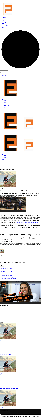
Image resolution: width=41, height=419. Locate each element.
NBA (2, 18)
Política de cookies (26, 417)
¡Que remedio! (15, 417)
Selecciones (5, 107)
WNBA (3, 20)
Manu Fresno (2, 373)
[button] (13, 204)
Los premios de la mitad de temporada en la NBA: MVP (9, 277)
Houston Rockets (4, 75)
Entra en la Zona (4, 17)
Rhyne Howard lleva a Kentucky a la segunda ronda (8, 276)
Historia (3, 27)
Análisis (5, 100)
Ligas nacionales (6, 25)
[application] (13, 204)
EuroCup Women (6, 24)
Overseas (3, 23)
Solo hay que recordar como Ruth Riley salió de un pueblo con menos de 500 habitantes (27, 222)
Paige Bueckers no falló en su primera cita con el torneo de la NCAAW (11, 274)
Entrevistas (3, 26)
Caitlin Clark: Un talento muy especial (7, 275)
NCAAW (5, 22)
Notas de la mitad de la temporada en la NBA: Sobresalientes (9, 278)
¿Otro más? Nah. (20, 417)
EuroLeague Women (6, 105)
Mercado (5, 19)
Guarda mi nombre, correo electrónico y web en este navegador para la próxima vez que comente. (13, 262)
